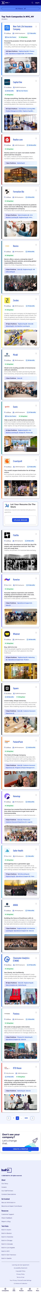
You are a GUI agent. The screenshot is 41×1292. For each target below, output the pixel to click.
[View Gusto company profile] (20, 428)
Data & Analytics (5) (23, 215)
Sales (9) (20, 983)
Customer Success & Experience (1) (16, 822)
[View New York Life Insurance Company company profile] (20, 49)
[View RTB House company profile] (20, 1087)
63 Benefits (31, 197)
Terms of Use (20, 1277)
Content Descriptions (9, 1194)
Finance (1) (20, 1037)
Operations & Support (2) (24, 603)
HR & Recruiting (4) (23, 874)
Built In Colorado (7, 1244)
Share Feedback (7, 1218)
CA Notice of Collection (20, 1283)
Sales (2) (19, 378)
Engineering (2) (23, 217)
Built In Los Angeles (8, 1247)
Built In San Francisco (9, 1255)
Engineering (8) (22, 324)
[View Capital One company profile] (20, 105)
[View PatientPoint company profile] (20, 763)
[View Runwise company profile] (20, 600)
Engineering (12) (23, 430)
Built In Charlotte (7, 1237)
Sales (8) (30, 324)
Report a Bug (6, 1221)
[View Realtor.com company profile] (20, 159)
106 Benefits (32, 145)
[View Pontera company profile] (20, 1034)
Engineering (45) (24, 51)
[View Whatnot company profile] (20, 655)
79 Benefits (30, 910)
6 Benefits (31, 856)
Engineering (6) (28, 983)
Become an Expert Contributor (12, 1206)
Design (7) (22, 432)
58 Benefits (10, 697)
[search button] (32, 2)
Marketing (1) (21, 163)
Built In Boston (7, 1233)
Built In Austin (6, 1230)
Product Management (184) (14, 111)
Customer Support (8, 1214)
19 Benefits (31, 585)
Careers (4, 1187)
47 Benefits (10, 1076)
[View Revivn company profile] (20, 267)
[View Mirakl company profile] (20, 375)
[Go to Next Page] (32, 1118)
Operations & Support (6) (15, 659)
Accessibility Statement (20, 1268)
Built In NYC (6, 1251)
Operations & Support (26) (17, 53)
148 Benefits (31, 747)
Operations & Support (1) (21, 930)
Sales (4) (20, 819)
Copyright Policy (20, 1271)
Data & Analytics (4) (12, 985)
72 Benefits (32, 466)
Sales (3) (20, 269)
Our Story (5, 1183)
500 (26, 1118)
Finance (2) (26, 819)
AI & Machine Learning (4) (22, 326)
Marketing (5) (10, 326)
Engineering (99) (28, 111)
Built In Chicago (7, 1240)
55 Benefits (10, 91)
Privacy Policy (20, 1274)
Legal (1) (29, 822)
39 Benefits (31, 251)
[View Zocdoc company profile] (20, 321)
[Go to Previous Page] (8, 1118)
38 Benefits (30, 541)
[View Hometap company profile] (20, 817)
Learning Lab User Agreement (20, 1265)
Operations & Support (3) (23, 876)
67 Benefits (32, 412)
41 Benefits (31, 1019)
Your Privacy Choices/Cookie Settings (20, 1280)
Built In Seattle (6, 1258)
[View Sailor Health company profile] (20, 871)
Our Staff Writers (7, 1191)
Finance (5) (29, 432)
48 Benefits (32, 639)
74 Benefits (31, 306)
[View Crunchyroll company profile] (20, 477)
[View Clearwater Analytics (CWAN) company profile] (20, 980)
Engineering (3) (10, 876)
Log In (37, 3)
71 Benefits (32, 33)
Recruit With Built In (8, 1202)
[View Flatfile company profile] (20, 551)
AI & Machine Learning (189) (27, 108)
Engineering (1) (27, 269)
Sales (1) (8, 605)
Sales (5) (19, 765)
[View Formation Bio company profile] (20, 212)
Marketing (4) (22, 985)
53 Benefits (31, 802)
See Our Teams (11, 37)
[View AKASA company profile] (20, 926)
